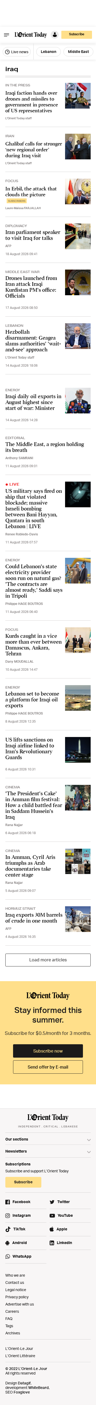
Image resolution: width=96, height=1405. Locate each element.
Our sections (16, 1139)
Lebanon (48, 51)
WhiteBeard (38, 1387)
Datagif (24, 1383)
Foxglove (22, 1392)
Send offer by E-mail (48, 1067)
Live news (19, 51)
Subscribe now (48, 1051)
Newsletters (16, 1151)
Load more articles (48, 959)
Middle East (78, 51)
